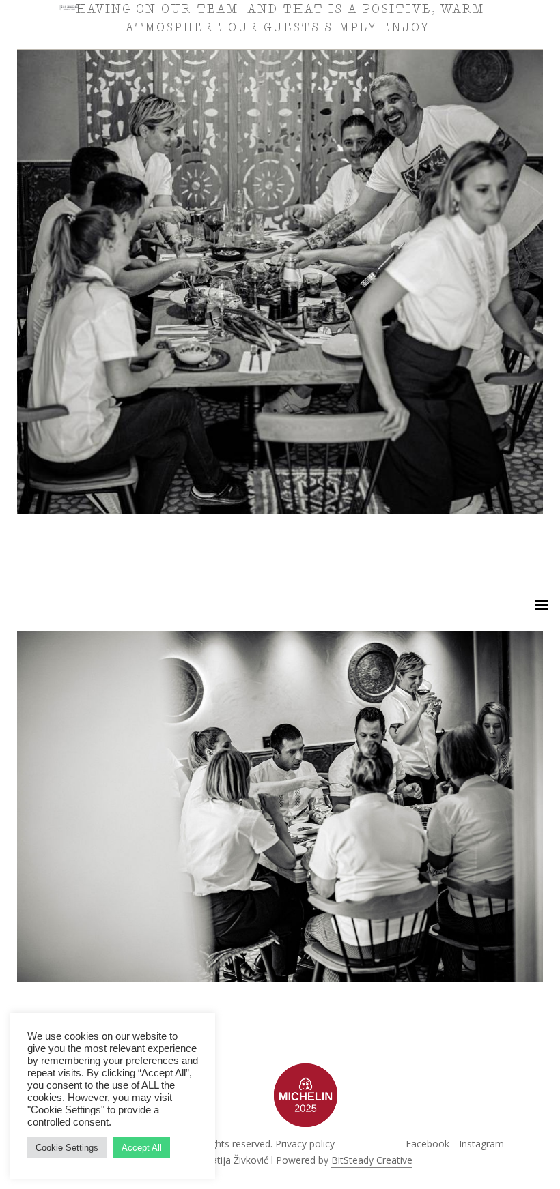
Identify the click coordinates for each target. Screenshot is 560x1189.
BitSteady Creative (371, 1160)
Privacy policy (305, 1143)
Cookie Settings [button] (67, 1148)
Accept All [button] (142, 1148)
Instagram (481, 1143)
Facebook (429, 1143)
